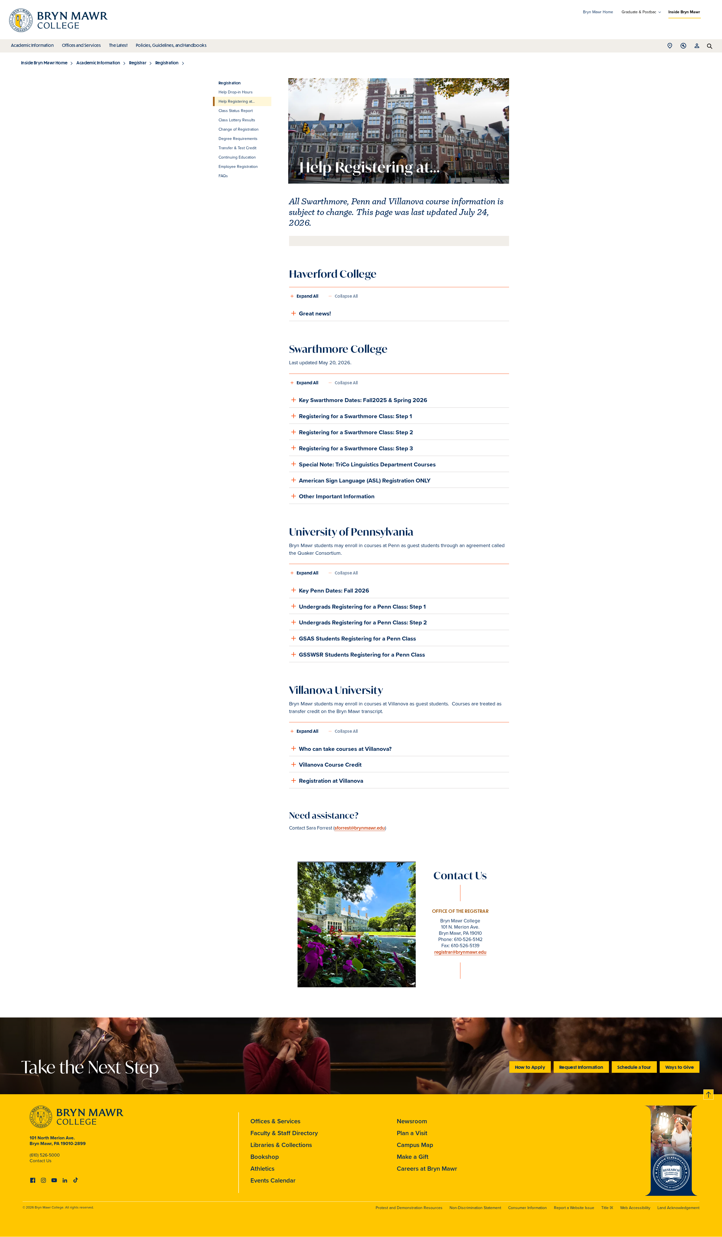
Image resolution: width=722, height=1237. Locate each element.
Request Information (581, 1067)
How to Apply (530, 1067)
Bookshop (264, 1156)
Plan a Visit (412, 1133)
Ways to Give (679, 1067)
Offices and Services (81, 45)
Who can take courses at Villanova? (345, 748)
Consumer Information (527, 1208)
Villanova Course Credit (330, 764)
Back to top (709, 1093)
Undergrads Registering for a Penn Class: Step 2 (363, 622)
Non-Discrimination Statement (475, 1208)
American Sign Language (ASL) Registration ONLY (365, 480)
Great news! (315, 313)
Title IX (607, 1208)
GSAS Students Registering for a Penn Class (357, 638)
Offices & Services (275, 1121)
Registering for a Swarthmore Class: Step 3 (356, 448)
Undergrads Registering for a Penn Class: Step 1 (362, 606)
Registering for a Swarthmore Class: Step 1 (355, 416)
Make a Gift (412, 1156)
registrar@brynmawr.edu (460, 952)
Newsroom (412, 1121)
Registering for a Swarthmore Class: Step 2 (356, 432)
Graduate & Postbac (639, 12)
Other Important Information (337, 496)
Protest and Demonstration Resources (409, 1208)
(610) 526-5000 (45, 1155)
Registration (167, 62)
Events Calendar (273, 1180)
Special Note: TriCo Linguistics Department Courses (367, 464)
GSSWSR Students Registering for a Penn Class (362, 654)
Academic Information (32, 45)
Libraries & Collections (281, 1145)
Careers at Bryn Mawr (427, 1168)
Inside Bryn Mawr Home (44, 62)
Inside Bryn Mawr (684, 12)
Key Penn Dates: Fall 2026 (334, 590)
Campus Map (415, 1145)
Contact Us (40, 1160)
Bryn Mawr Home (598, 12)
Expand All (307, 296)
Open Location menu (669, 47)
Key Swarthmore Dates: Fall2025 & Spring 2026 (363, 400)
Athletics (262, 1168)
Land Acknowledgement (678, 1208)
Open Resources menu (696, 47)
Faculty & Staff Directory (284, 1133)
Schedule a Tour (634, 1067)
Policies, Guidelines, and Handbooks (171, 45)
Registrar (137, 62)
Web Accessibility (635, 1208)
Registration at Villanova (331, 780)
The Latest (118, 45)
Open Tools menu (683, 47)
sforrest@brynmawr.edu (359, 828)
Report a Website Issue (574, 1208)
